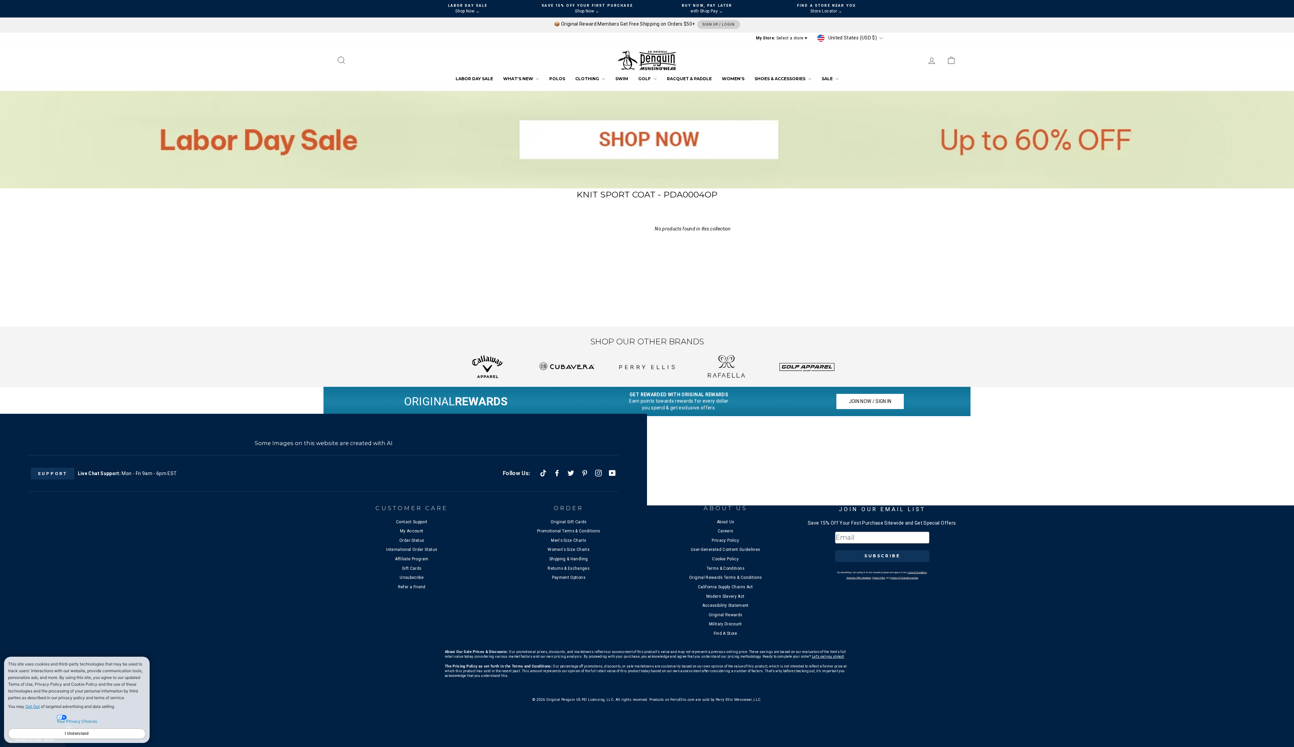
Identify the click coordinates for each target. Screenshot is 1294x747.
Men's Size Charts (568, 540)
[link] (951, 60)
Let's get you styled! (828, 656)
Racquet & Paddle (689, 79)
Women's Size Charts (568, 549)
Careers (725, 531)
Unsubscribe (412, 577)
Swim (621, 79)
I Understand (77, 733)
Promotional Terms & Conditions (568, 531)
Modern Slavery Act (725, 596)
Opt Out (32, 706)
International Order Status (411, 549)
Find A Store (725, 633)
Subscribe (882, 555)
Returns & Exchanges (568, 568)
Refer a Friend (412, 587)
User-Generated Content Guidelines (725, 549)
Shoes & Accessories (780, 79)
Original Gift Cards (569, 522)
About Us (725, 522)
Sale (828, 79)
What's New (518, 79)
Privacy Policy (725, 540)
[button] (342, 60)
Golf (645, 79)
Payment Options (568, 577)
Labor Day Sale (474, 79)
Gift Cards (412, 568)
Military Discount (725, 624)
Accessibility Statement (725, 605)
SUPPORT (52, 473)
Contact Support (411, 522)
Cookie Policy (725, 559)
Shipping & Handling (568, 559)
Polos (557, 79)
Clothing (587, 79)
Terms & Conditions (725, 568)
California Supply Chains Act (725, 587)
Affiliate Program (411, 559)
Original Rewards (725, 615)
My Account (412, 531)
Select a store (790, 38)
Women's (733, 79)
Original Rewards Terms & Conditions (725, 577)
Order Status (411, 540)
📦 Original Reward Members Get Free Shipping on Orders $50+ (644, 24)
